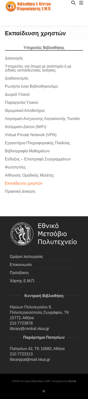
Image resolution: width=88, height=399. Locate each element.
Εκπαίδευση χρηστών (24, 183)
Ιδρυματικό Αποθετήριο (25, 111)
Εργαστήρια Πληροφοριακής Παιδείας (37, 143)
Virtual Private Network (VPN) (30, 135)
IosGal (72, 381)
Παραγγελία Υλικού (21, 102)
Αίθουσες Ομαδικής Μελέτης (29, 175)
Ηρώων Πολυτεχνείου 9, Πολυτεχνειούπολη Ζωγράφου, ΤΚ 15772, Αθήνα (39, 312)
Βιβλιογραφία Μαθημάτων (27, 151)
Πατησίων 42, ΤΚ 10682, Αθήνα (37, 349)
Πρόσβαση (19, 273)
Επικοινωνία (21, 265)
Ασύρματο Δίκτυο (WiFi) (25, 127)
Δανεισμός (14, 58)
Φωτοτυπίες (15, 167)
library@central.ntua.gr (29, 328)
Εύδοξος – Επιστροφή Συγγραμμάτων (38, 159)
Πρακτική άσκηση (20, 191)
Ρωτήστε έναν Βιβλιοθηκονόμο (31, 86)
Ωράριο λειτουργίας (26, 256)
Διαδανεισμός (17, 78)
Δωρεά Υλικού (17, 94)
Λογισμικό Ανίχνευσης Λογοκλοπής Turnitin (42, 119)
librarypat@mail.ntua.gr (30, 359)
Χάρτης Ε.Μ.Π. (22, 281)
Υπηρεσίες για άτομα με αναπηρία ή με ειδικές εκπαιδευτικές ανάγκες (38, 68)
